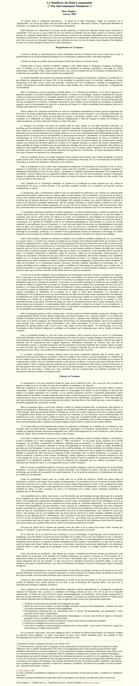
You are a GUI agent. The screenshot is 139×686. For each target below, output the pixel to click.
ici (30, 683)
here (45, 683)
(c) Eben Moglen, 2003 (25, 670)
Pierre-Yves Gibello (91, 683)
